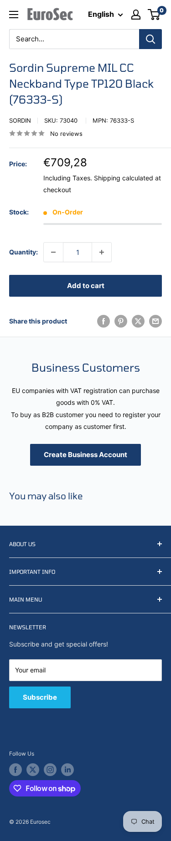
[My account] (135, 15)
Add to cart (85, 285)
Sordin (20, 120)
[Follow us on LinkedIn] (67, 769)
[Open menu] (13, 14)
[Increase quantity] (101, 252)
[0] (154, 14)
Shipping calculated (123, 178)
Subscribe (40, 697)
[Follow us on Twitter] (32, 769)
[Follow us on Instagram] (50, 769)
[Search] (150, 39)
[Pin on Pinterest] (120, 321)
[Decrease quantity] (53, 252)
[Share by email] (155, 321)
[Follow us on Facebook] (15, 769)
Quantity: (23, 252)
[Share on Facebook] (103, 321)
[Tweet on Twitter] (138, 321)
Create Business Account (85, 454)
